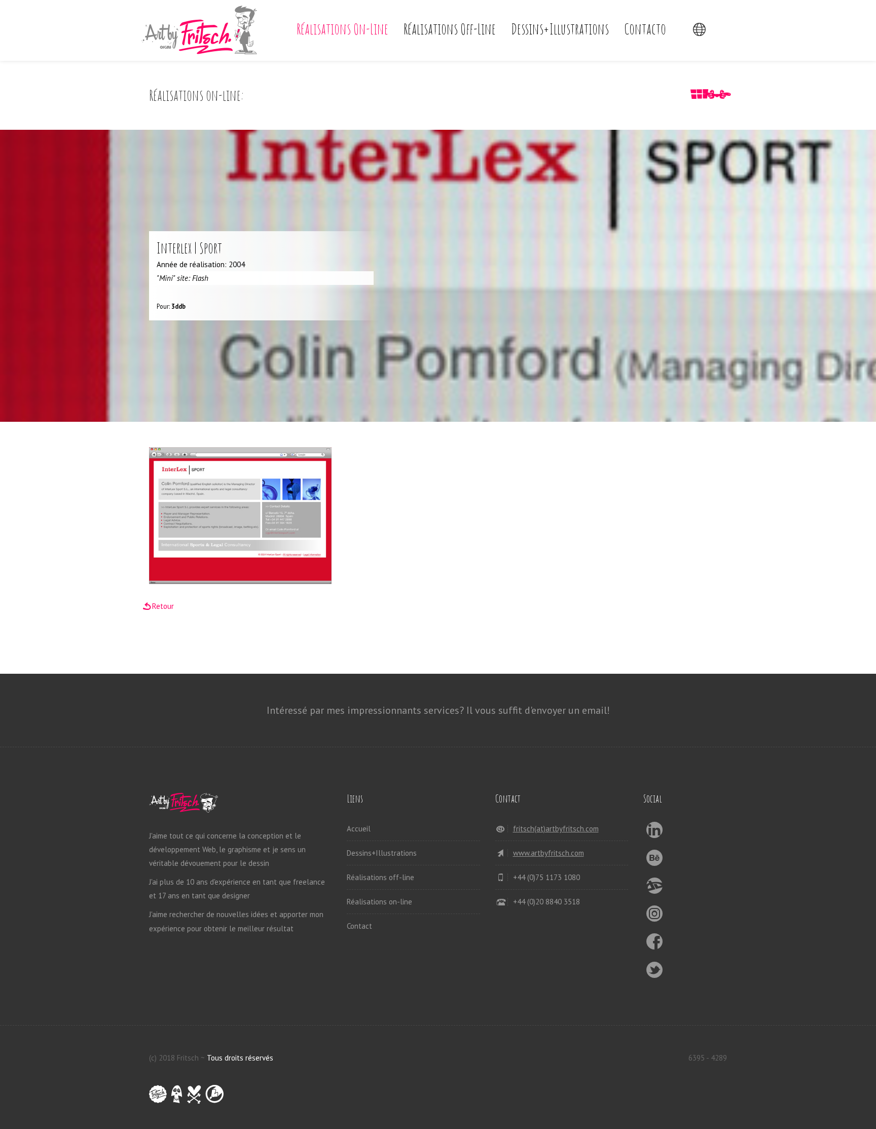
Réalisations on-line (342, 28)
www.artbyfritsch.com (548, 853)
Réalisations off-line (450, 28)
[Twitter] (654, 972)
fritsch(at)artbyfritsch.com (556, 828)
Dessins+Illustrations (560, 28)
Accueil (359, 828)
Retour (163, 606)
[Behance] (654, 860)
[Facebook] (654, 944)
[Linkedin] (654, 832)
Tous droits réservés (240, 1058)
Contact (359, 926)
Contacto (645, 28)
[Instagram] (654, 916)
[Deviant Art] (654, 888)
